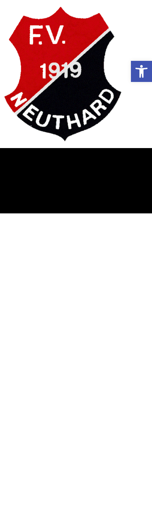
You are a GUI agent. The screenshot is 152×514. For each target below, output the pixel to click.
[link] (141, 71)
